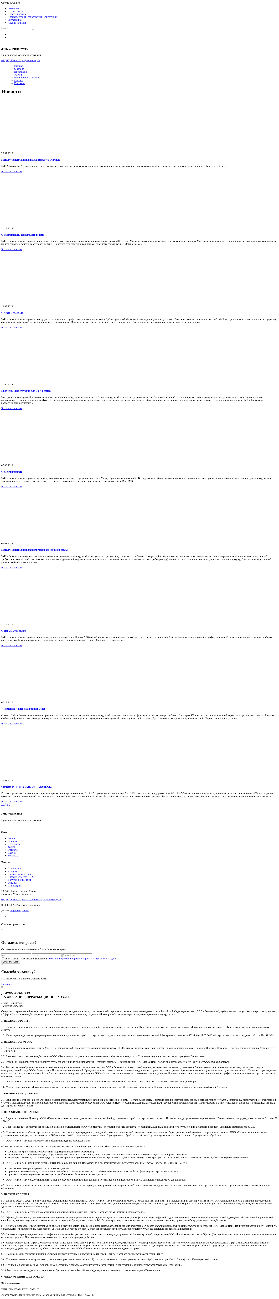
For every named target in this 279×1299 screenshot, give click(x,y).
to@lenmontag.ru (52, 899)
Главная (18, 66)
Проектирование (17, 14)
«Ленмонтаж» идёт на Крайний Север (23, 708)
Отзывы (12, 882)
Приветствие (15, 868)
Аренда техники (17, 22)
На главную (7, 984)
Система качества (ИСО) (21, 877)
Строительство (16, 11)
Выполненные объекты (27, 77)
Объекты (13, 849)
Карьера (18, 80)
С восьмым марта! (12, 471)
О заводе (19, 68)
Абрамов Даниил (19, 910)
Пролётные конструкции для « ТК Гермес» (26, 390)
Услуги (18, 74)
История (12, 871)
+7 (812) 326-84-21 (11, 899)
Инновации (14, 885)
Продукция (20, 71)
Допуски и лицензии (19, 879)
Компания (13, 8)
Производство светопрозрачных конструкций (33, 16)
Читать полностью (11, 171)
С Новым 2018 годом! (13, 630)
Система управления (19, 874)
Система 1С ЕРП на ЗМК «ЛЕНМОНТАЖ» (26, 786)
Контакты (19, 83)
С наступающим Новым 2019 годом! (22, 234)
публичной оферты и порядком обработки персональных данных (84, 958)
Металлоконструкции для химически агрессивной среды (34, 549)
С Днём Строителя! (12, 312)
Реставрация (14, 19)
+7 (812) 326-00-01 (32, 899)
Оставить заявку (11, 962)
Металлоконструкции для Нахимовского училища (30, 159)
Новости (12, 852)
